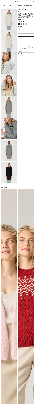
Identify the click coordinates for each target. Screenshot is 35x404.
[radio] (19, 22)
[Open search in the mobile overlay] (30, 1)
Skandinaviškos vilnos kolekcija (13, 5)
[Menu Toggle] (6, 1)
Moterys (7, 5)
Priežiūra (19, 38)
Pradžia (4, 5)
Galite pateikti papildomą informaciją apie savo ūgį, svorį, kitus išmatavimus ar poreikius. (26, 29)
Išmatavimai (20, 26)
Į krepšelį (26, 36)
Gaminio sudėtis (20, 53)
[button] (26, 38)
